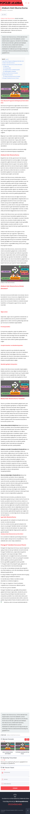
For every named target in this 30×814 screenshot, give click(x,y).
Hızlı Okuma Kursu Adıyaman (8, 752)
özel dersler (10, 10)
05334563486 (15, 804)
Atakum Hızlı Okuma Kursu (7, 18)
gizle (7, 59)
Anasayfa (4, 10)
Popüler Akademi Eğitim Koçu (22, 752)
